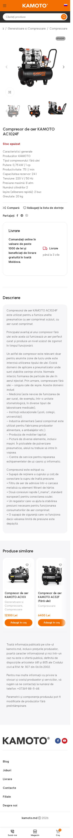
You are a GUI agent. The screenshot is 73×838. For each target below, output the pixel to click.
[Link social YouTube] (64, 741)
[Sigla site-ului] (35, 5)
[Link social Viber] (26, 215)
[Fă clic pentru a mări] (10, 92)
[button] (6, 67)
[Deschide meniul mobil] (4, 5)
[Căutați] (64, 17)
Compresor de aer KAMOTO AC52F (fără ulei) (50, 597)
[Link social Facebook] (17, 215)
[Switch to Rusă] (65, 6)
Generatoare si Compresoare (27, 28)
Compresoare (58, 28)
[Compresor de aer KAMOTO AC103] (18, 575)
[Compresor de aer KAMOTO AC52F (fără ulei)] (52, 575)
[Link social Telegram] (21, 215)
